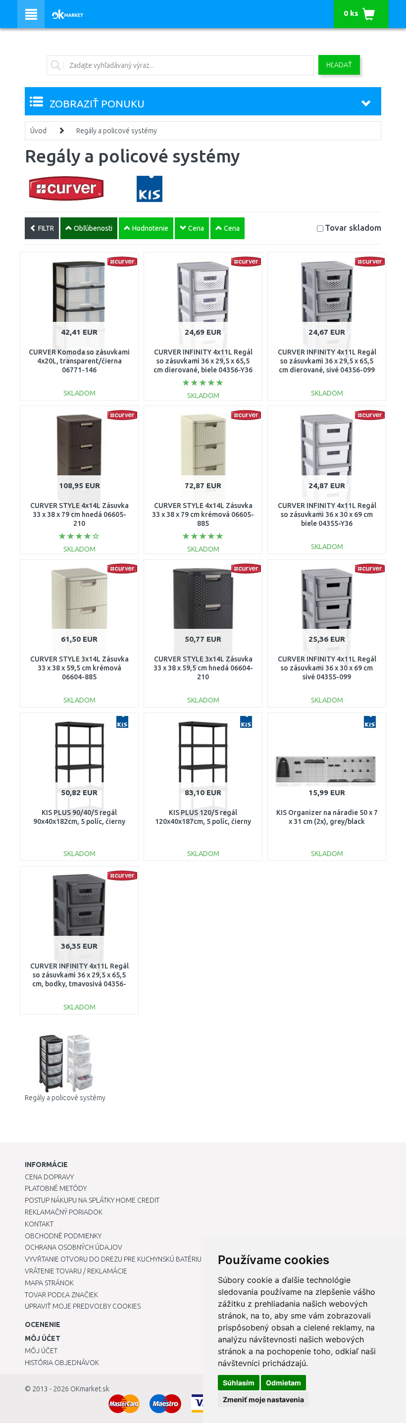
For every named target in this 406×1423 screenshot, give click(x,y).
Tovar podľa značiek (61, 1295)
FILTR (45, 228)
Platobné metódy (56, 1188)
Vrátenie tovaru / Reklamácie (76, 1271)
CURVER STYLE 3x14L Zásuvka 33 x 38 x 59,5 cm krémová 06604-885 (79, 668)
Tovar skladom (353, 227)
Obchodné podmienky (63, 1236)
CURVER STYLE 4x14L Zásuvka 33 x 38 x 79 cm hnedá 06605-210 (79, 514)
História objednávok (62, 1363)
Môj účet (41, 1351)
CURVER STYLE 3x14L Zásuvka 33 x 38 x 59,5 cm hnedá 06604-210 (203, 668)
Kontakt (39, 1224)
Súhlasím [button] (238, 1382)
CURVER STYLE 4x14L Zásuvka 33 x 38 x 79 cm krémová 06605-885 (203, 514)
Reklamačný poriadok (63, 1212)
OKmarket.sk (89, 1389)
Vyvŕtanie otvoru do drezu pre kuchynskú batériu (113, 1259)
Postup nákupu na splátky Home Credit (92, 1200)
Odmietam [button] (283, 1382)
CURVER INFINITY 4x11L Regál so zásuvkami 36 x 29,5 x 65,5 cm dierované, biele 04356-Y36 (203, 361)
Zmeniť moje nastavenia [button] (263, 1399)
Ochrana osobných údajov (73, 1247)
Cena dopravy (49, 1177)
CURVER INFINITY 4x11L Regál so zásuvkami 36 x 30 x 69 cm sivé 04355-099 (327, 668)
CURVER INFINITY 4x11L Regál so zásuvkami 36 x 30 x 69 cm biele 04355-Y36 (327, 514)
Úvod (38, 131)
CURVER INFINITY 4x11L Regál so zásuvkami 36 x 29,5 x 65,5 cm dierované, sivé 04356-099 (327, 361)
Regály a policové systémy (116, 131)
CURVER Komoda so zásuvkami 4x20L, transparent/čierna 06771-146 (79, 361)
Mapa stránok (49, 1283)
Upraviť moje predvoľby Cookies (83, 1306)
